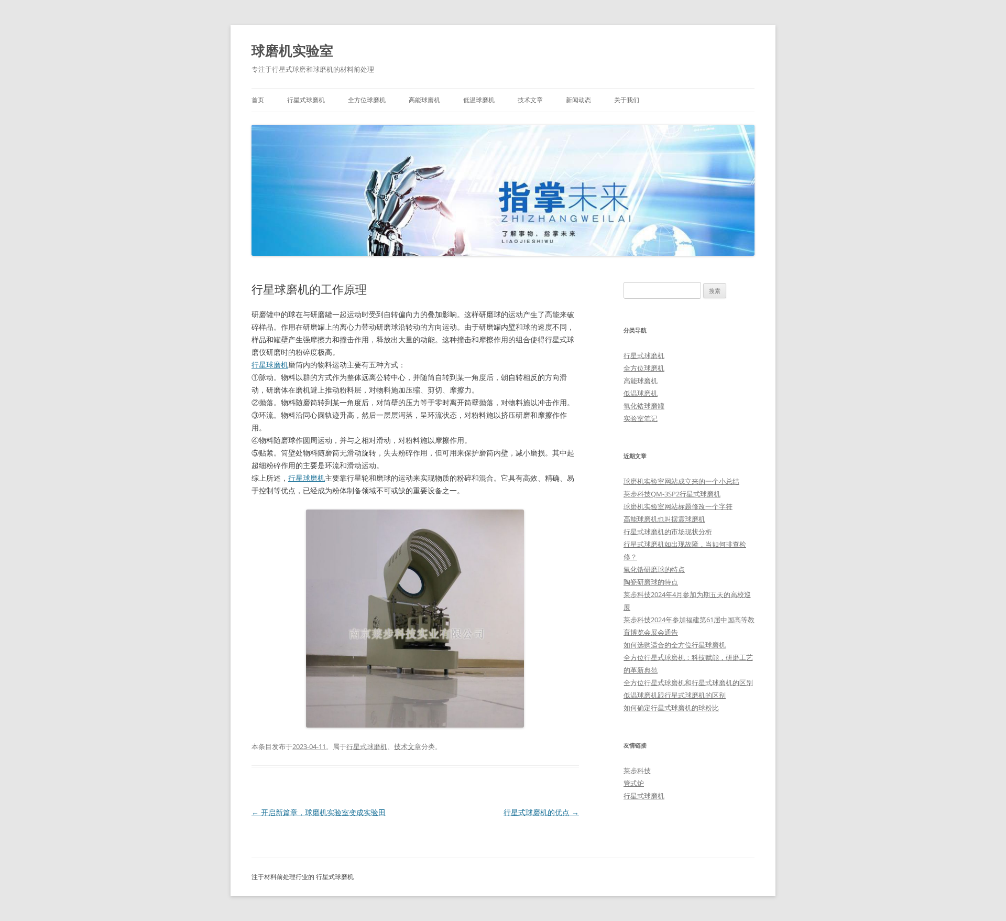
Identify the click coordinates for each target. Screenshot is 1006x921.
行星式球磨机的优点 (541, 812)
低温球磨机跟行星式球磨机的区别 (675, 695)
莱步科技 (637, 770)
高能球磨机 (424, 99)
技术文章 (530, 99)
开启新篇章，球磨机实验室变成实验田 (319, 812)
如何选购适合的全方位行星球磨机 (675, 644)
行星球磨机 (270, 365)
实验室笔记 (641, 418)
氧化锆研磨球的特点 (654, 569)
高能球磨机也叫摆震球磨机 (664, 519)
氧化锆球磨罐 (644, 405)
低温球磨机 (479, 99)
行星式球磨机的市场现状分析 (668, 531)
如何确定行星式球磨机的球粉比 (671, 707)
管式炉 (634, 783)
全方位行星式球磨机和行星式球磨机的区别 (688, 682)
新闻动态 (578, 99)
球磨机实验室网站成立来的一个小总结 (681, 481)
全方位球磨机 (367, 99)
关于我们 (626, 99)
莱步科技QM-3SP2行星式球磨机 (672, 494)
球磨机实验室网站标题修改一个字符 (678, 506)
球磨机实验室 (292, 50)
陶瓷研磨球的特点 (651, 582)
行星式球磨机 (306, 99)
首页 (258, 99)
